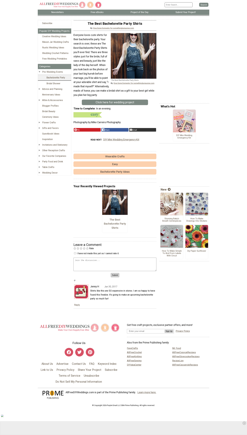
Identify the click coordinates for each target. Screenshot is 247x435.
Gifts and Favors (50, 128)
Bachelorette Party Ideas (115, 171)
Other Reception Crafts (53, 150)
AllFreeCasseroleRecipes (185, 364)
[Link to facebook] (69, 352)
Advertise (62, 363)
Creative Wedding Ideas (54, 36)
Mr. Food (176, 348)
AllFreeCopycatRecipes (184, 352)
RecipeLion (178, 360)
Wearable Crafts (115, 156)
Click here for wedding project (115, 102)
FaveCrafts (132, 348)
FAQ (91, 363)
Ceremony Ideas (50, 117)
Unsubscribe (91, 375)
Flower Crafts (49, 122)
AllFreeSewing (134, 360)
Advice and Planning (52, 89)
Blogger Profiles (50, 105)
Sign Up (169, 331)
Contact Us (79, 363)
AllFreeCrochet (134, 352)
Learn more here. (147, 392)
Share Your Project (89, 369)
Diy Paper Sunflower (196, 251)
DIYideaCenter (134, 364)
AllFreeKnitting (134, 356)
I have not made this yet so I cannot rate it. (98, 253)
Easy (115, 164)
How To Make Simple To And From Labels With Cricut (172, 253)
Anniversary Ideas (51, 94)
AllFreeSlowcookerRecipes (186, 356)
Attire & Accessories (52, 100)
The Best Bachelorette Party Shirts (115, 224)
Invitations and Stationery (54, 144)
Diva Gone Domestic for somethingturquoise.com (113, 28)
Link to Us (47, 369)
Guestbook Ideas (50, 133)
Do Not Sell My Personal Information (78, 381)
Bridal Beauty (48, 111)
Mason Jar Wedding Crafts (55, 42)
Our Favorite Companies (54, 156)
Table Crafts (48, 167)
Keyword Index (107, 363)
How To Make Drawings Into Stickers (196, 220)
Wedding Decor (50, 172)
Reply (77, 305)
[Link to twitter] (79, 352)
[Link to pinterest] (90, 352)
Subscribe (47, 23)
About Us (47, 363)
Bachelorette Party (55, 77)
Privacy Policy (65, 369)
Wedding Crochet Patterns (55, 53)
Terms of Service (69, 375)
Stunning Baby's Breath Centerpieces (171, 220)
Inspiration (47, 139)
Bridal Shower (53, 83)
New (164, 189)
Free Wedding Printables (54, 58)
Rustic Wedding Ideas (53, 47)
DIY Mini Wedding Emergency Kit (121, 139)
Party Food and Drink (52, 161)
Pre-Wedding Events (52, 72)
